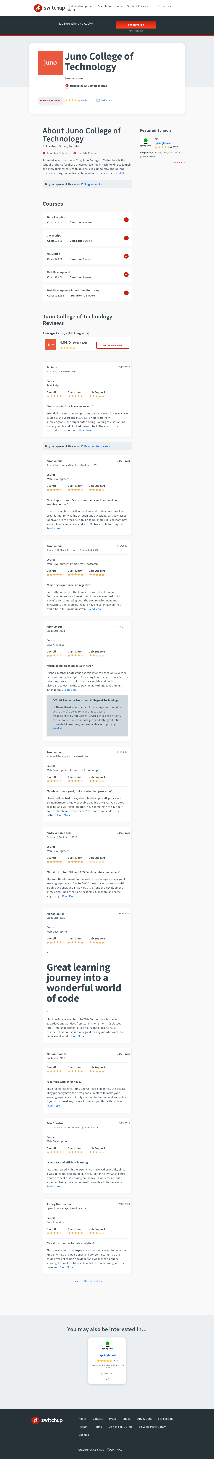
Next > (88, 1281)
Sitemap (84, 1434)
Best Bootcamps (78, 6)
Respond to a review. (97, 446)
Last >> (97, 1281)
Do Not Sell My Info (120, 1426)
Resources (165, 6)
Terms (98, 1426)
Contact (98, 1418)
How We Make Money (152, 1426)
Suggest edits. (93, 184)
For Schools (165, 1418)
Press (112, 1418)
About (71, 10)
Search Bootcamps (110, 6)
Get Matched (136, 24)
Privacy (83, 1426)
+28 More (178, 152)
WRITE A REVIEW (112, 345)
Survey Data (144, 1418)
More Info (178, 162)
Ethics (126, 1418)
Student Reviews (138, 6)
